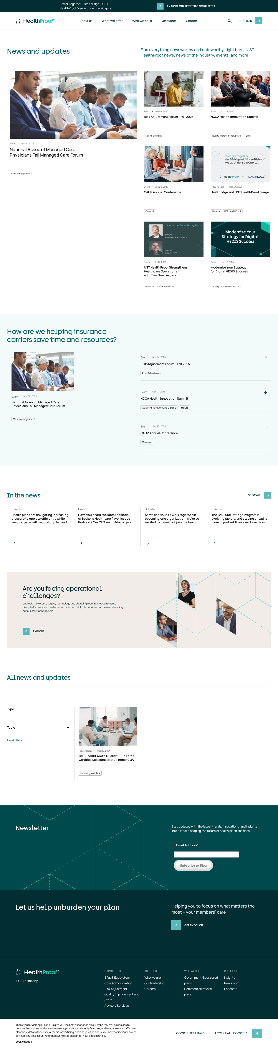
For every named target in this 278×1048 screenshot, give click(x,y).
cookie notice (24, 1041)
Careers (191, 21)
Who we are (152, 977)
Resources (168, 21)
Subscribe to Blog (193, 865)
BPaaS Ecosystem (117, 977)
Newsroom (231, 983)
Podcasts (230, 989)
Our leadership (154, 983)
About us (85, 21)
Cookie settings (190, 1033)
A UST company (27, 981)
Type (10, 709)
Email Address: (186, 845)
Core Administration (118, 983)
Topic (11, 727)
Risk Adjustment (115, 989)
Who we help (142, 21)
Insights (229, 977)
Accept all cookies (230, 1033)
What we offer (112, 21)
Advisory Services (116, 1005)
